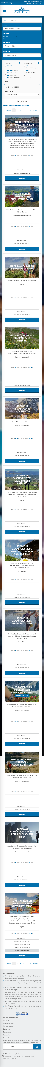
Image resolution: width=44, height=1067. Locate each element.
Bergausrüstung (8, 1023)
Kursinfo (6, 1020)
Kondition (26, 155)
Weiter (35, 110)
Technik (12, 155)
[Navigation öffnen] (4, 10)
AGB (32, 1056)
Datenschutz (26, 1056)
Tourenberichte (8, 1026)
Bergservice (7, 1032)
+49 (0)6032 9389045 (37, 1)
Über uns (6, 1059)
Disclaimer (16, 1056)
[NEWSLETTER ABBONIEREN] (37, 1046)
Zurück (9, 110)
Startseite (6, 20)
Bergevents (6, 1029)
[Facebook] (4, 1056)
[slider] (4, 84)
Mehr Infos (22, 178)
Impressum (8, 1056)
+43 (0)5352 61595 (37, 3)
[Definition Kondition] (38, 63)
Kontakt (13, 1059)
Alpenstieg (22, 10)
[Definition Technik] (19, 63)
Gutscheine (6, 1035)
